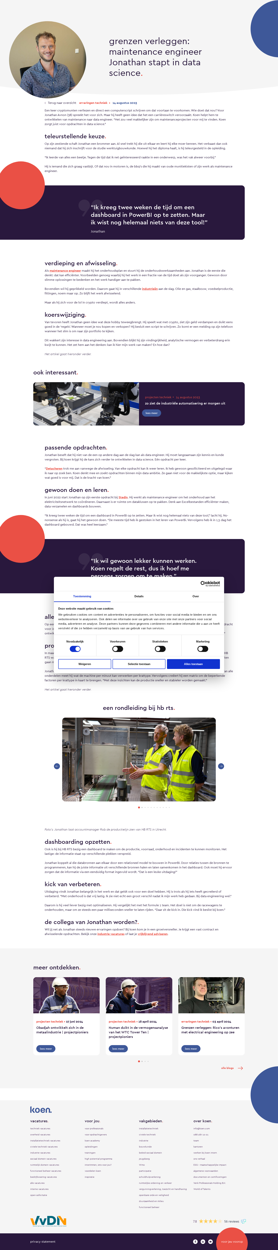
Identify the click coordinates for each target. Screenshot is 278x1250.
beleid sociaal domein (150, 1152)
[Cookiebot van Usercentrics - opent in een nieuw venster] (203, 584)
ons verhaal (199, 1158)
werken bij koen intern (205, 1152)
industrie (143, 1140)
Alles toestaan (193, 664)
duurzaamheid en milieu (151, 1201)
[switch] (117, 649)
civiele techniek (147, 1134)
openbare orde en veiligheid (154, 1195)
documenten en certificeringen (210, 1176)
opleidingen (91, 1146)
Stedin (123, 497)
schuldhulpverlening (150, 1176)
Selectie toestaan (139, 664)
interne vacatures (39, 1189)
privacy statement (42, 1242)
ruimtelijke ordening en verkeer (155, 1183)
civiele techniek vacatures (43, 1146)
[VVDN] (48, 1221)
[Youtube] (210, 1241)
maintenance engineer (65, 271)
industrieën (150, 289)
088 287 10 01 (200, 1134)
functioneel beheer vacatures (45, 1170)
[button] (139, 807)
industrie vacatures (110, 934)
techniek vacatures (40, 1128)
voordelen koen (93, 1170)
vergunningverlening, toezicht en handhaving (163, 1189)
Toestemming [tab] (82, 596)
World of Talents (201, 1189)
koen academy (92, 1140)
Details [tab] (139, 596)
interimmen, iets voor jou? (98, 1164)
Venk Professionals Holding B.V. (209, 1183)
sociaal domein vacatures (43, 1158)
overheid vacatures (40, 1134)
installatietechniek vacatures (45, 1140)
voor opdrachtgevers (96, 1134)
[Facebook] (195, 1241)
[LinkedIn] (203, 1241)
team (196, 1140)
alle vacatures (37, 1183)
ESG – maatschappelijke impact (209, 1164)
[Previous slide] (57, 766)
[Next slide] (221, 766)
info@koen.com (201, 1128)
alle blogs (227, 1068)
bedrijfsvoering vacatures (43, 1176)
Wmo (142, 1164)
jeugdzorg (144, 1158)
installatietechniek (148, 1128)
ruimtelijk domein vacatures (44, 1164)
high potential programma (98, 1158)
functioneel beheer (149, 1207)
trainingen (90, 1152)
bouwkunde (145, 1146)
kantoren (198, 1146)
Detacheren (54, 469)
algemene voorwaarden (205, 1170)
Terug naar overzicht (61, 103)
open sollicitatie (38, 1195)
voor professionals (94, 1128)
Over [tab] (196, 596)
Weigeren (84, 664)
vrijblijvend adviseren (153, 934)
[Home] (139, 1109)
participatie (145, 1170)
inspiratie (89, 1176)
